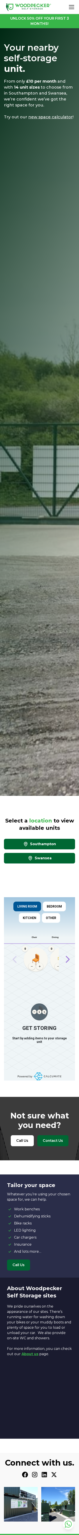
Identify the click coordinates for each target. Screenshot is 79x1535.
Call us (22, 1141)
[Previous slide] (14, 959)
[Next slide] (67, 959)
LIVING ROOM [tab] (27, 906)
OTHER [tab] (51, 918)
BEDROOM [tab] (54, 906)
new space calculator (50, 117)
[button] (70, 7)
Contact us (53, 1141)
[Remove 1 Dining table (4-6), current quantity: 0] (58, 966)
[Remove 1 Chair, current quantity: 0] (31, 966)
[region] (39, 959)
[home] (28, 7)
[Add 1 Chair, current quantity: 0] (39, 966)
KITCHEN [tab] (29, 918)
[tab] (39, 844)
